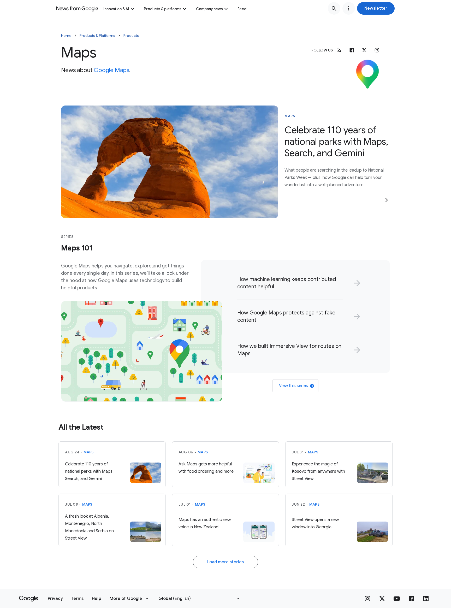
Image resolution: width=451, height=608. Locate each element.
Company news (209, 9)
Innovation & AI (116, 9)
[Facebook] (352, 50)
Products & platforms (162, 9)
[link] (298, 283)
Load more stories (225, 562)
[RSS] (339, 50)
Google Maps (111, 70)
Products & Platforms (97, 35)
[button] (376, 8)
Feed (242, 9)
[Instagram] (377, 50)
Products (131, 35)
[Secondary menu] (348, 8)
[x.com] (364, 50)
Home (66, 35)
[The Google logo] (28, 598)
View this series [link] (293, 385)
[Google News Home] (77, 8)
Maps (289, 116)
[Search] (334, 8)
